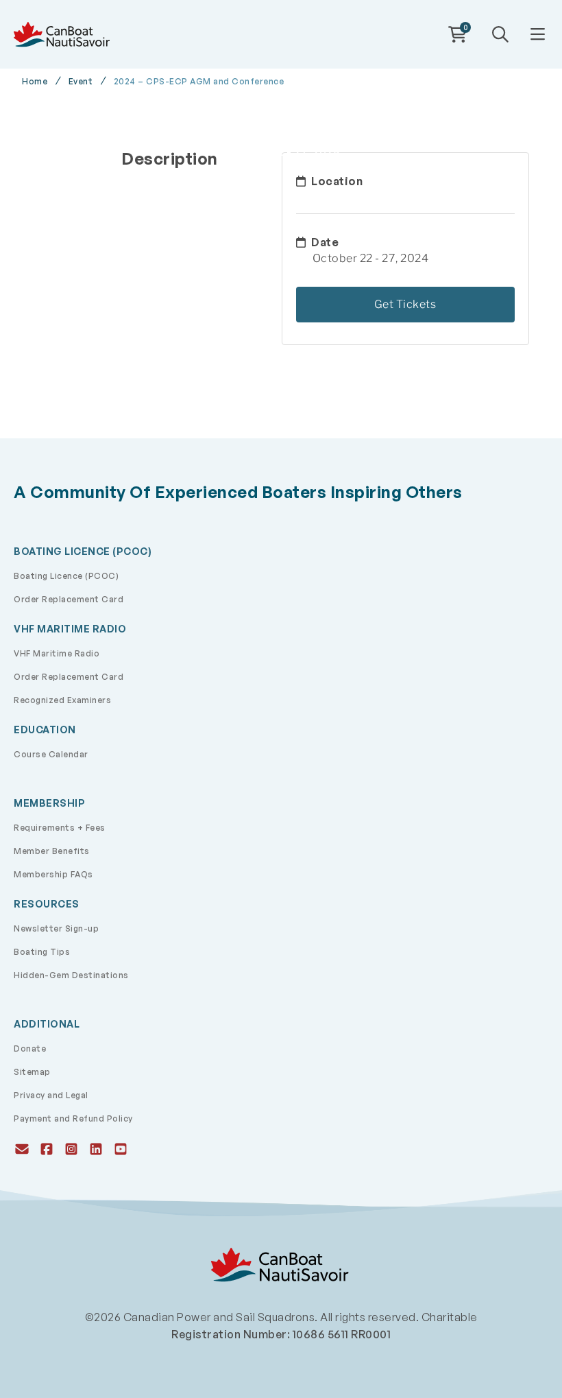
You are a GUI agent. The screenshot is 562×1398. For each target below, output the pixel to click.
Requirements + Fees (60, 827)
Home (34, 81)
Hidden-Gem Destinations (71, 975)
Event (81, 81)
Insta (70, 1147)
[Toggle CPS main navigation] (537, 34)
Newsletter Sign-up (56, 928)
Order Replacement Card (68, 599)
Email (20, 1147)
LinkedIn (94, 1147)
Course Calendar (51, 754)
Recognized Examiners (62, 700)
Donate (30, 1048)
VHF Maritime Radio (56, 653)
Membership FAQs (53, 874)
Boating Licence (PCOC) (66, 576)
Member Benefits (52, 851)
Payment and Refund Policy (73, 1118)
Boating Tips (42, 952)
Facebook (45, 1147)
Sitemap (32, 1072)
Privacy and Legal (51, 1095)
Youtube (119, 1147)
